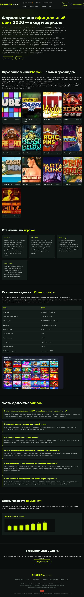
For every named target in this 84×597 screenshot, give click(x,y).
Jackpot (25, 6)
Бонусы (19, 58)
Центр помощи (47, 3)
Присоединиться (77, 4)
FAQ (49, 6)
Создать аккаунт (42, 562)
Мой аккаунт (65, 4)
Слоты (38, 3)
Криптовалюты (19, 579)
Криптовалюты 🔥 (28, 3)
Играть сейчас (8, 58)
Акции (44, 6)
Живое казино (34, 6)
